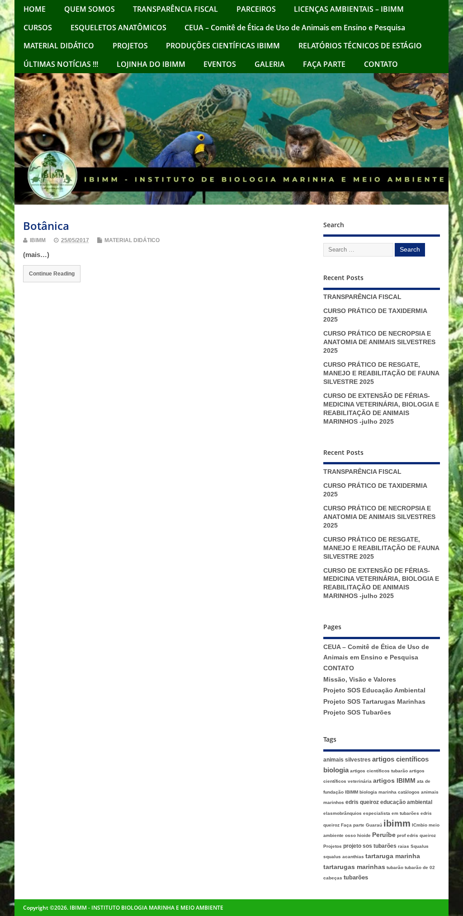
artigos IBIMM (394, 780)
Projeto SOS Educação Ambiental (374, 690)
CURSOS (38, 28)
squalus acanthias (343, 856)
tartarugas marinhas (354, 867)
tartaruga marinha (392, 856)
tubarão (395, 867)
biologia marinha (378, 792)
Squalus (420, 846)
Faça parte (352, 825)
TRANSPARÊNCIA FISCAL (175, 9)
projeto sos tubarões (370, 846)
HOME (35, 9)
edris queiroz (362, 802)
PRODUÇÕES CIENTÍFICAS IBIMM (223, 46)
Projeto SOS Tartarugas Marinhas (374, 701)
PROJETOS (130, 46)
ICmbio (419, 825)
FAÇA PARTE (324, 64)
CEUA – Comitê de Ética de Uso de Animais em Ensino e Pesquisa (294, 28)
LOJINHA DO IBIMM (151, 64)
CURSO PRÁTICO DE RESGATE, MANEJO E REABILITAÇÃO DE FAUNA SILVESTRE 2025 (381, 373)
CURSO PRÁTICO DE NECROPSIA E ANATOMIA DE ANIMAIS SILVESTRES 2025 (379, 342)
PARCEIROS (256, 9)
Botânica (46, 225)
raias (403, 846)
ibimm (397, 823)
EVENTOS (219, 64)
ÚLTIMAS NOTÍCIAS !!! (61, 64)
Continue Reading (52, 273)
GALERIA (270, 64)
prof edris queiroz (416, 835)
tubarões (356, 877)
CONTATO (381, 64)
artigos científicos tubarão (379, 770)
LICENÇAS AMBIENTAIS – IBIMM (349, 9)
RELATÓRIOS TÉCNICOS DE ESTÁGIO (360, 46)
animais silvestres (347, 759)
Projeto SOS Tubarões (357, 712)
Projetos (332, 846)
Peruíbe (384, 835)
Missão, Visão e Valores (359, 679)
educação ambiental (406, 802)
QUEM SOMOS (89, 9)
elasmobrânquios (342, 813)
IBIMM (38, 240)
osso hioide (358, 835)
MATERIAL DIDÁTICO (59, 46)
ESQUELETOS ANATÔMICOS (118, 28)
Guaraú (374, 825)
